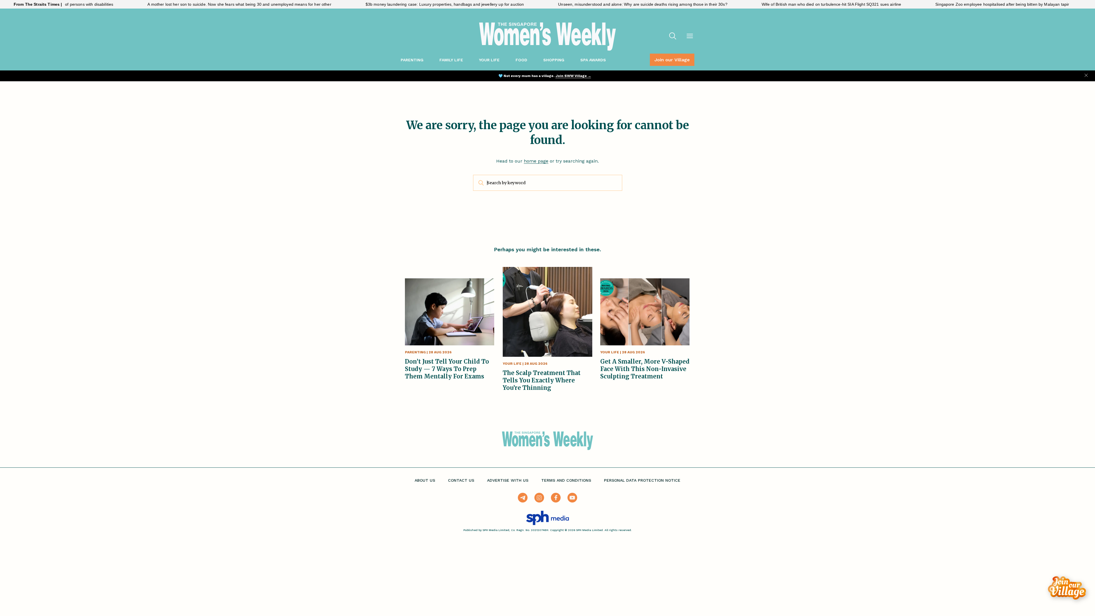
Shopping (553, 60)
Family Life (451, 60)
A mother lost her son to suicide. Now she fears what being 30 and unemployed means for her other (212, 4)
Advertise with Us (507, 480)
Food (521, 60)
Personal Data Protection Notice (642, 480)
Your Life (489, 60)
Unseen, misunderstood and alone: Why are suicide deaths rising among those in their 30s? (615, 4)
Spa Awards (593, 60)
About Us (425, 480)
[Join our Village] (1067, 588)
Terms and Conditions (566, 480)
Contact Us (461, 480)
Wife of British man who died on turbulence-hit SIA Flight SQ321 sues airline (804, 4)
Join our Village (672, 59)
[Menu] (689, 36)
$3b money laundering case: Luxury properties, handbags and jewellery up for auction (417, 4)
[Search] (672, 36)
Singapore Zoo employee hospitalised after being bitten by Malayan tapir (975, 4)
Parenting (412, 60)
